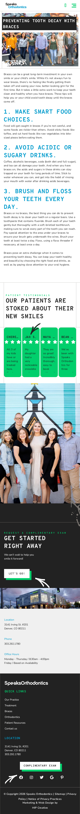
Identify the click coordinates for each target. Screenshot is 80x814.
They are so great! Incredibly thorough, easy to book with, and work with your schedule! (49, 360)
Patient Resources (15, 723)
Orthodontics (12, 717)
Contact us (11, 728)
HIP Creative (40, 808)
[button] (74, 5)
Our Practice (12, 699)
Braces (8, 711)
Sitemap (60, 794)
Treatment (10, 705)
